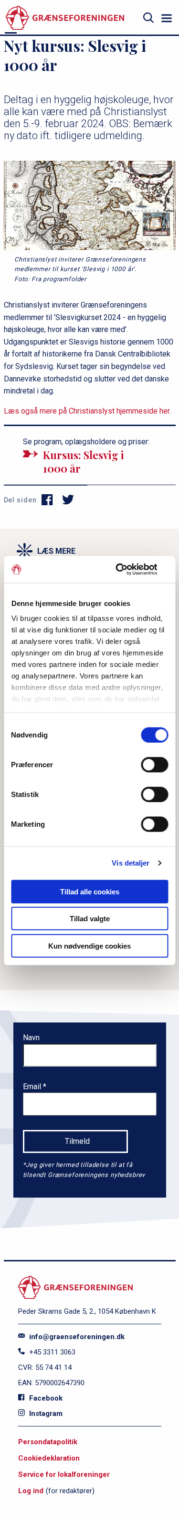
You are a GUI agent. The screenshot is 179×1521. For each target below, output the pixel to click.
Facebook (45, 1398)
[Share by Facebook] (47, 500)
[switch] (154, 764)
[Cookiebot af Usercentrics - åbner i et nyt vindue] (127, 569)
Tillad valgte (90, 919)
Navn (31, 1037)
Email (33, 1086)
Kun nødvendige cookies (89, 945)
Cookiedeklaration (49, 1458)
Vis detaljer (130, 863)
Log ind (30, 1490)
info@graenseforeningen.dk (76, 1336)
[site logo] (65, 18)
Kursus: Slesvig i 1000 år (83, 461)
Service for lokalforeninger (64, 1474)
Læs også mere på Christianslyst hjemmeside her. (87, 411)
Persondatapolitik (47, 1442)
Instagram (45, 1413)
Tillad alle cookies (89, 891)
